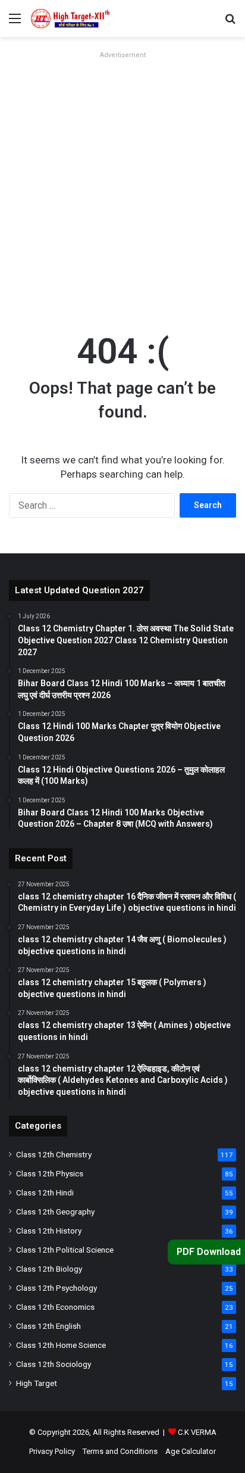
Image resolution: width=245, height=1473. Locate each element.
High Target (36, 1383)
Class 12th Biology (49, 1268)
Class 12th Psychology (56, 1288)
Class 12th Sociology (53, 1364)
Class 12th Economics (55, 1307)
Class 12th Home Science (61, 1345)
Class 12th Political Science (65, 1249)
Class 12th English (48, 1326)
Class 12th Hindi (45, 1192)
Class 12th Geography (55, 1211)
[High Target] (77, 18)
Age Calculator (190, 1451)
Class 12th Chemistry (54, 1154)
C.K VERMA (197, 1432)
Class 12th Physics (49, 1173)
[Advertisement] (122, 186)
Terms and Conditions (120, 1451)
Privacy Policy (52, 1451)
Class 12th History (48, 1230)
